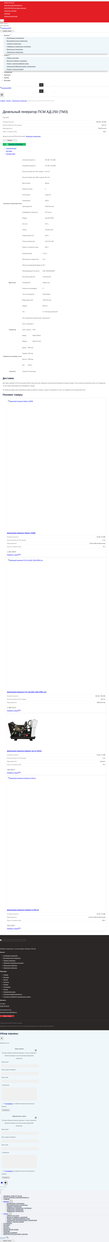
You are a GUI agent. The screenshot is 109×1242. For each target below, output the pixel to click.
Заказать (10, 140)
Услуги (5, 1214)
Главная (5, 975)
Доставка (7, 80)
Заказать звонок (7, 31)
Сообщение (5, 1085)
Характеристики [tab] (11, 148)
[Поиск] (41, 85)
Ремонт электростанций (15, 69)
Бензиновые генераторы (15, 38)
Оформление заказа (9, 992)
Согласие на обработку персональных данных (17, 997)
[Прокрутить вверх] (1, 1183)
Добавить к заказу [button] (12, 555)
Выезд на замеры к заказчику (17, 61)
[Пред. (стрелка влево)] (0, 1189)
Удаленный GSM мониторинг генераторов (21, 66)
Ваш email (5, 1077)
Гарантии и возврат (10, 11)
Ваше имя (5, 1062)
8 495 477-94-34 (9, 2)
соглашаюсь (9, 1103)
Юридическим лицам (10, 16)
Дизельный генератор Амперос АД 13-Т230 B (24, 751)
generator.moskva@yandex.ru (13, 5)
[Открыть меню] (2, 95)
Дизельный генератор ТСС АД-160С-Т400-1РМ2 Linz (26, 692)
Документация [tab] (10, 154)
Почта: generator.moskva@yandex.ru (16, 1197)
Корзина (5, 984)
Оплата (6, 77)
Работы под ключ (13, 58)
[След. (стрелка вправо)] (2, 1189)
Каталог (5, 979)
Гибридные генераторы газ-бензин (19, 46)
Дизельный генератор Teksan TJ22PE (21, 533)
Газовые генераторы (14, 43)
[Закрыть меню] (0, 1192)
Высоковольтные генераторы (17, 41)
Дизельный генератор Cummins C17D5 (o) (23, 910)
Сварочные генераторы (15, 52)
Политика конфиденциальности (12, 994)
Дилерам (7, 13)
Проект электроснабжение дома (18, 63)
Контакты (7, 75)
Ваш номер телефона (9, 1069)
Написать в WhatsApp (15, 144)
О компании (8, 72)
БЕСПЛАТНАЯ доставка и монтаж (15, 8)
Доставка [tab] (9, 151)
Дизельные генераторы (15, 49)
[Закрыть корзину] (1, 1038)
